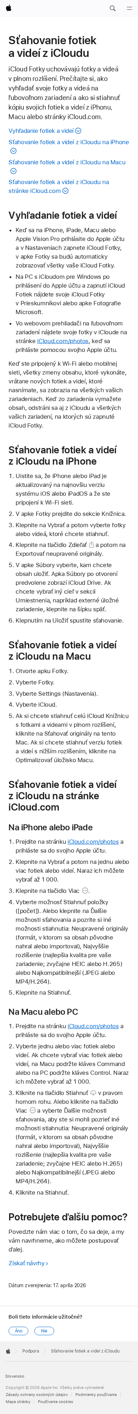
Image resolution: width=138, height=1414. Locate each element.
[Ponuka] (129, 8)
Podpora (30, 1351)
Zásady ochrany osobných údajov (37, 1394)
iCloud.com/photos (62, 340)
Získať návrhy (26, 1263)
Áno (19, 1330)
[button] (112, 8)
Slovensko (14, 1376)
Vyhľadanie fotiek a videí (41, 130)
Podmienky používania (96, 1394)
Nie (44, 1330)
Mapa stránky (18, 1402)
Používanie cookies (55, 1402)
